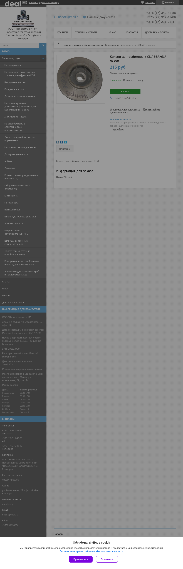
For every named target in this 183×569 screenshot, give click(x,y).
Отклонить (107, 559)
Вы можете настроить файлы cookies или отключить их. (90, 551)
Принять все (80, 559)
